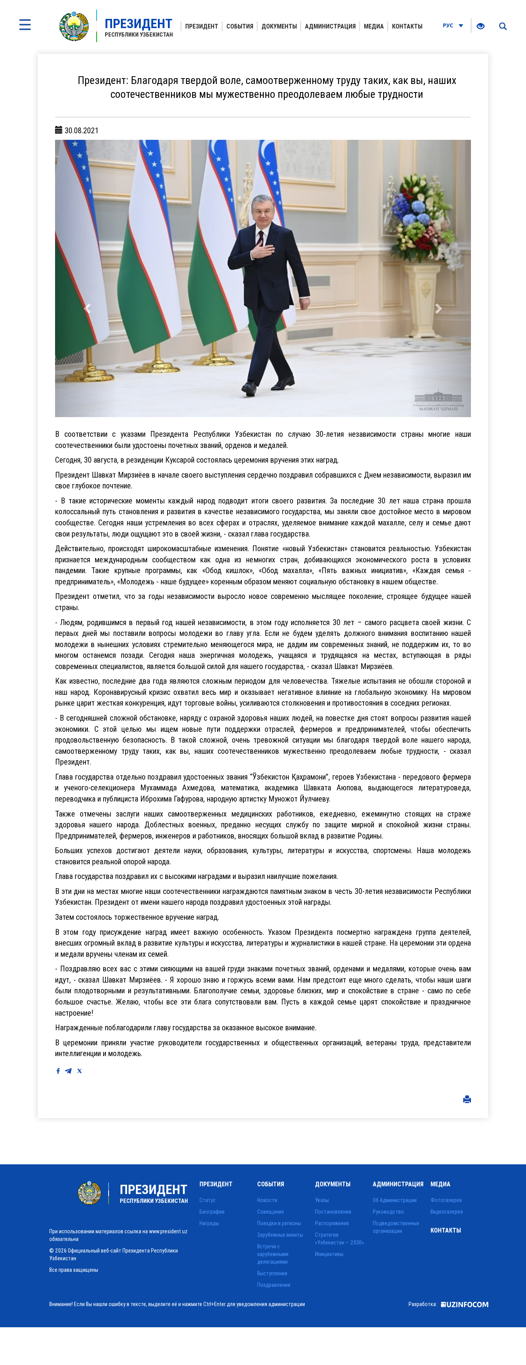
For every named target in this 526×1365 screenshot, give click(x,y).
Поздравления (273, 1284)
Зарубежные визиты (280, 1234)
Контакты (407, 26)
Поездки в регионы (279, 1223)
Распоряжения (332, 1223)
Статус (207, 1200)
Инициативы (329, 1254)
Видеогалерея (447, 1211)
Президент (201, 26)
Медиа (374, 26)
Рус (449, 25)
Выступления (272, 1273)
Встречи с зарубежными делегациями (272, 1254)
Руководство (388, 1211)
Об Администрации (395, 1200)
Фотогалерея (446, 1200)
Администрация (330, 26)
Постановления (333, 1211)
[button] (86, 278)
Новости (267, 1200)
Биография (211, 1211)
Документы (279, 26)
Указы (322, 1200)
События (239, 26)
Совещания (270, 1211)
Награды (209, 1223)
